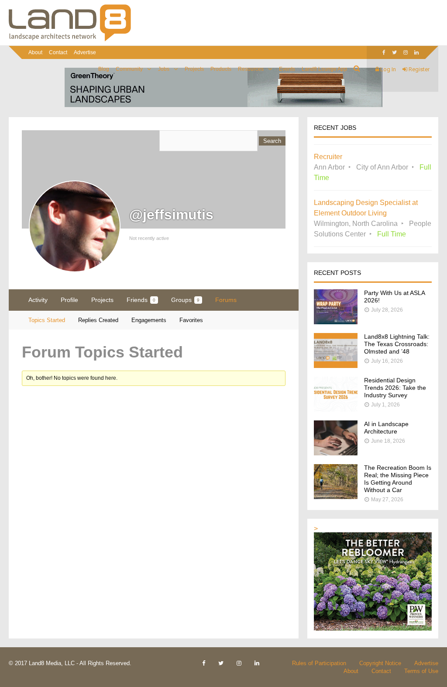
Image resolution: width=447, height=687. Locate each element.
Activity (38, 299)
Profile (69, 299)
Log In (387, 69)
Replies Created (98, 320)
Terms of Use (421, 671)
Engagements (148, 320)
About (35, 52)
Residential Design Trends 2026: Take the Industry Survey (395, 388)
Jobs (163, 69)
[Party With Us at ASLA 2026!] (336, 322)
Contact (58, 52)
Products (220, 69)
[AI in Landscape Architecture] (336, 453)
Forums (226, 299)
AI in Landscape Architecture (386, 427)
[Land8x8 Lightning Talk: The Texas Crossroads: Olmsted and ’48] (336, 365)
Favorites (191, 320)
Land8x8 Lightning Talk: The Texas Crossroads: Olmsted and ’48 (397, 344)
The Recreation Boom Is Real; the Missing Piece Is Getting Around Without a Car (397, 478)
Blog (103, 69)
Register (418, 69)
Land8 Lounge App (324, 69)
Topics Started (46, 320)
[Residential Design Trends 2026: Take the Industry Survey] (336, 409)
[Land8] (70, 40)
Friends (141, 299)
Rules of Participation (319, 663)
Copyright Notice (380, 663)
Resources (251, 69)
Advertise (85, 52)
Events (287, 69)
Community (129, 69)
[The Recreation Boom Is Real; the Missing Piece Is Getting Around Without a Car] (336, 496)
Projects (194, 69)
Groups (185, 299)
